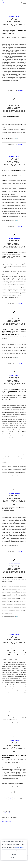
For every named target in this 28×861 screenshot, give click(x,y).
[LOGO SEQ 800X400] (11, 3)
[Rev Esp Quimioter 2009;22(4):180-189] (14, 560)
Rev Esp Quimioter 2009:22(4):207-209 (14, 321)
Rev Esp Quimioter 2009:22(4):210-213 (14, 243)
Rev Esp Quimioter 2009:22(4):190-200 (14, 498)
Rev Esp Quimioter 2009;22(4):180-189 (14, 569)
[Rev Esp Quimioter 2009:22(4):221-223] (14, 99)
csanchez (20, 90)
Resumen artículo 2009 (14, 16)
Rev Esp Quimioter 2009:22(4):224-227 (14, 21)
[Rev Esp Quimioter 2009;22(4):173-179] (14, 630)
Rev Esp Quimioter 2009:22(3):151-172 (14, 745)
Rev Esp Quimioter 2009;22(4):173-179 (14, 639)
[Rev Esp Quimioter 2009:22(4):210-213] (14, 235)
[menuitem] (20, 3)
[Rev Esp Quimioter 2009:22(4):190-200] (14, 489)
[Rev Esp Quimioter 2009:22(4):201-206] (14, 372)
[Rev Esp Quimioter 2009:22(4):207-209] (14, 312)
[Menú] (24, 3)
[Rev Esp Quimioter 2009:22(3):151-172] (14, 736)
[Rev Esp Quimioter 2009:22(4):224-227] (14, 12)
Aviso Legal (4, 820)
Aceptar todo (14, 851)
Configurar (14, 857)
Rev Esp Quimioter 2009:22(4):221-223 (14, 108)
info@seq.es (7, 812)
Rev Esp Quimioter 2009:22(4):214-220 (14, 161)
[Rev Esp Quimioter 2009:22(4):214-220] (14, 153)
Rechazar (14, 854)
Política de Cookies (6, 823)
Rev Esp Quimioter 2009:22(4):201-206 (14, 380)
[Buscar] (20, 3)
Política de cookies (19, 847)
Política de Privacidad (6, 821)
